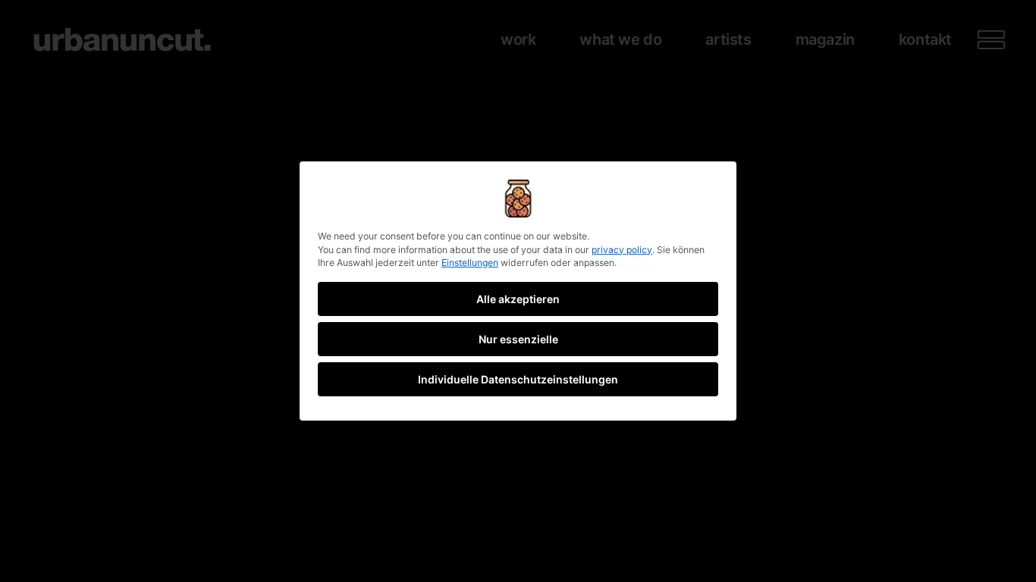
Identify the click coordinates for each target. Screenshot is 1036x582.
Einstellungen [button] (469, 262)
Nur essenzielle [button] (518, 339)
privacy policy (622, 249)
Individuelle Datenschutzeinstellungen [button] (518, 379)
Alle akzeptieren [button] (518, 299)
